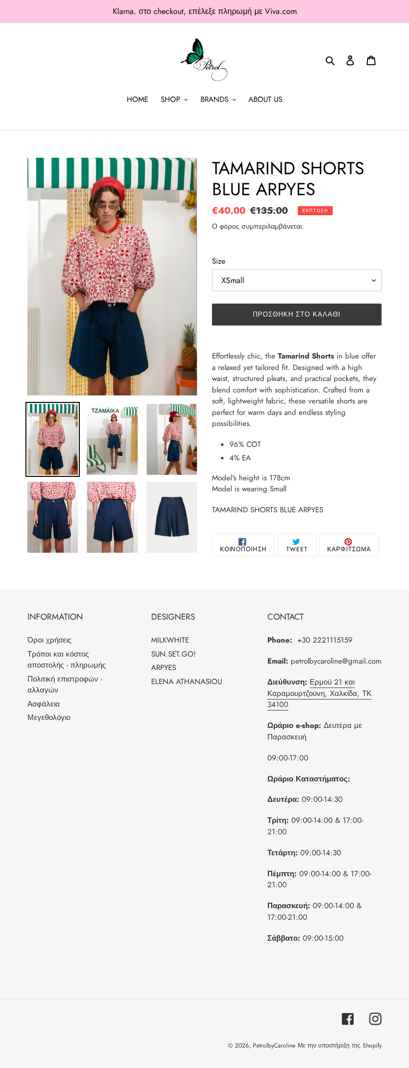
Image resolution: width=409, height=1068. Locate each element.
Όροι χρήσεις (49, 640)
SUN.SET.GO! (173, 654)
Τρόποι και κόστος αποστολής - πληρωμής (66, 660)
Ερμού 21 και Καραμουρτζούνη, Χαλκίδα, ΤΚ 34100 (319, 693)
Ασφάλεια (43, 704)
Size (218, 261)
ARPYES (163, 667)
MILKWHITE (170, 640)
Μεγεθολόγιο (48, 717)
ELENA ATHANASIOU (186, 681)
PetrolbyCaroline (274, 1045)
